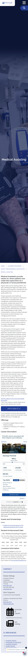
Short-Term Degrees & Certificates (13, 269)
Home (3, 266)
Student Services (10, 646)
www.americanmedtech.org (18, 560)
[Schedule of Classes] (10, 611)
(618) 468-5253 (7, 602)
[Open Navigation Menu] (24, 3)
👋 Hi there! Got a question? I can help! (16, 649)
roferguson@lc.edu (8, 604)
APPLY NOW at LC (14, 409)
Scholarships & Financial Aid (13, 642)
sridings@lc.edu (7, 589)
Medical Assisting (7, 272)
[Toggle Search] (24, 8)
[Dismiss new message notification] (26, 648)
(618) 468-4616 (7, 585)
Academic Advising (11, 640)
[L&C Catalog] (10, 623)
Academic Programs (14, 266)
